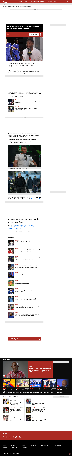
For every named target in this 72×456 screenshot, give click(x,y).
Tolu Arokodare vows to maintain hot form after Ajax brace (16, 419)
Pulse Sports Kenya (45, 445)
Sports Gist (50, 1)
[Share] (41, 34)
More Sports (42, 1)
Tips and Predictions (34, 1)
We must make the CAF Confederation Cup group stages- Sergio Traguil (48, 391)
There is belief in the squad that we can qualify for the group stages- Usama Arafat (22, 391)
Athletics (13, 445)
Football (20, 1)
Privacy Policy (24, 447)
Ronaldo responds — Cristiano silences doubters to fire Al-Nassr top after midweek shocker (38, 411)
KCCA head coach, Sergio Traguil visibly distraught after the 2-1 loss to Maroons (9, 391)
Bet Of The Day (12, 407)
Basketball (5, 447)
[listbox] (36, 386)
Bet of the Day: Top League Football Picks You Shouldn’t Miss (15, 410)
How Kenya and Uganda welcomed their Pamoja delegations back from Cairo (36, 391)
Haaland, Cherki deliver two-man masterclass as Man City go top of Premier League (39, 419)
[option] (9, 386)
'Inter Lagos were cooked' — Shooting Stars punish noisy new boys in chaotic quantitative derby (39, 402)
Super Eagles (14, 447)
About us (23, 445)
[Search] (68, 1)
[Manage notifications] (70, 454)
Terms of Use (33, 445)
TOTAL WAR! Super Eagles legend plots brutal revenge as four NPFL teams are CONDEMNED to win (16, 402)
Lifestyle (54, 1)
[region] (36, 386)
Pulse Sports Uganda (57, 445)
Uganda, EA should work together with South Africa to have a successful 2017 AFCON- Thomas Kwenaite (40, 370)
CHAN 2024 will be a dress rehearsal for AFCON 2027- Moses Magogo (63, 391)
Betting (26, 1)
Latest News (5, 4)
